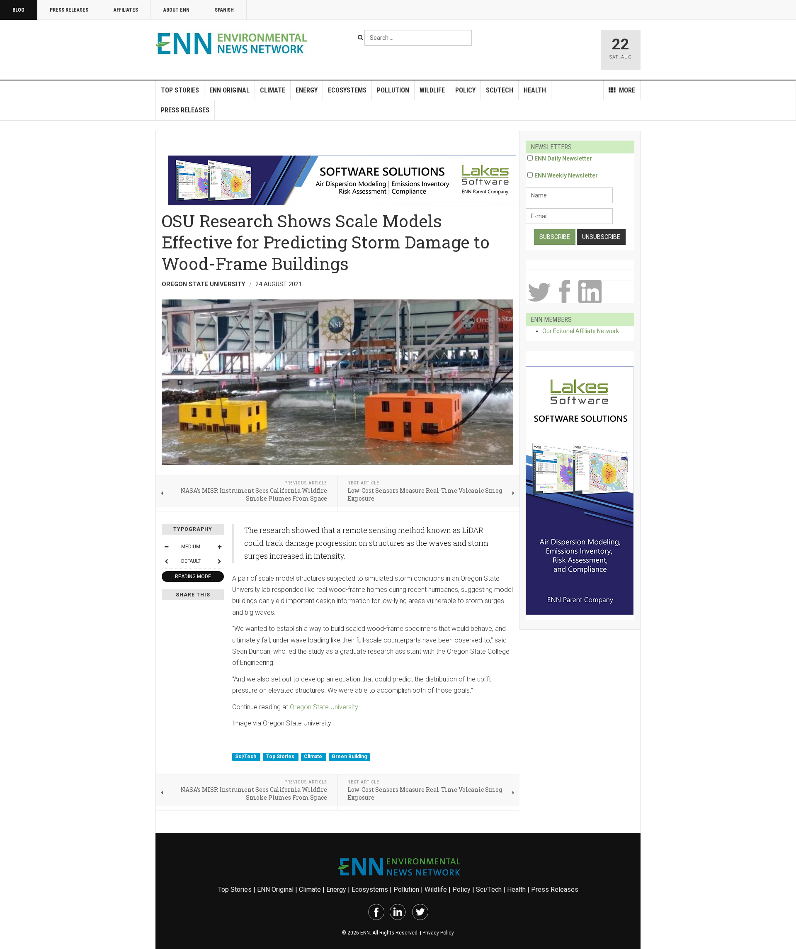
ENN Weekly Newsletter (566, 175)
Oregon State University (324, 707)
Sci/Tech (499, 90)
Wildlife (432, 90)
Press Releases (69, 10)
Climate (272, 90)
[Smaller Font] (166, 546)
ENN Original (229, 90)
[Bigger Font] (219, 546)
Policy (465, 90)
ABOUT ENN (176, 10)
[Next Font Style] (219, 561)
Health (535, 90)
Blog (18, 10)
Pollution (393, 90)
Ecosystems (347, 90)
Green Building (349, 756)
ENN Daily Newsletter (563, 158)
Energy (307, 90)
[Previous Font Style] (166, 561)
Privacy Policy (438, 933)
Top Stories (180, 90)
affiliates (126, 10)
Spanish (224, 10)
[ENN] (233, 44)
